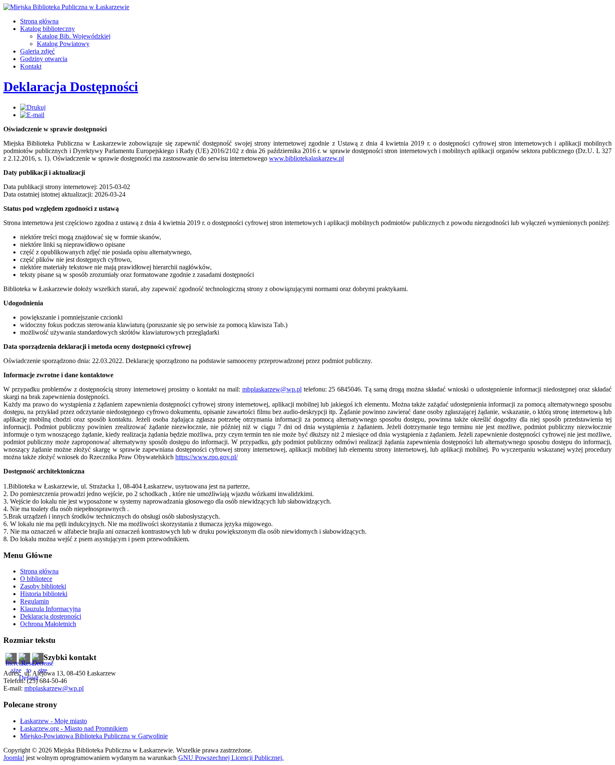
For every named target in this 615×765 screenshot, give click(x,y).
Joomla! (13, 757)
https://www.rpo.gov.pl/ (206, 457)
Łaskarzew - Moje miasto (53, 720)
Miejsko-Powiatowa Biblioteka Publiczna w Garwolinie (94, 735)
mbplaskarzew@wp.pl (272, 389)
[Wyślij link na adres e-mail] (32, 114)
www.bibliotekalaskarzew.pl (306, 158)
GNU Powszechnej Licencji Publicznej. (231, 757)
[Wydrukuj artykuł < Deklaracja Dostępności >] (33, 107)
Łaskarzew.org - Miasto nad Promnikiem (74, 728)
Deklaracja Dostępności (70, 86)
